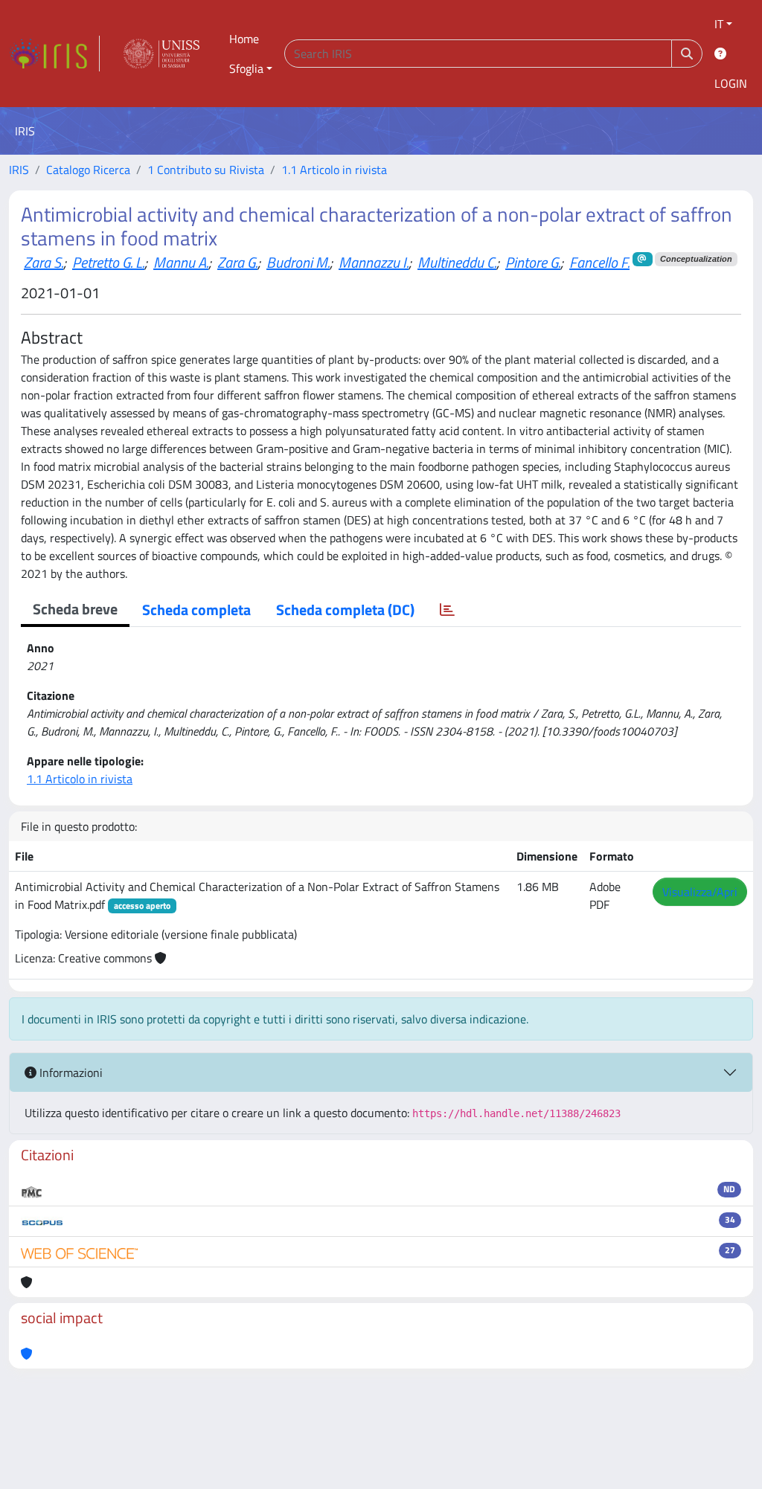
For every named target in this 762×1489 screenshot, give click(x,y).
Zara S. (43, 262)
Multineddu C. (456, 262)
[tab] (447, 609)
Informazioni (69, 1072)
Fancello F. (599, 262)
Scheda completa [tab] (196, 609)
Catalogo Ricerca (88, 170)
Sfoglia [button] (246, 68)
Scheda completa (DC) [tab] (345, 609)
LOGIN (730, 83)
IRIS (19, 170)
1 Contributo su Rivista (205, 170)
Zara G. (237, 262)
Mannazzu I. (374, 262)
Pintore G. (532, 262)
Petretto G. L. (108, 262)
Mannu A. (180, 262)
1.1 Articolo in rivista (334, 170)
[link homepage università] (161, 53)
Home (244, 39)
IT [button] (718, 24)
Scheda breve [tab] (75, 608)
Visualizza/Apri (699, 892)
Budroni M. (298, 262)
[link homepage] (54, 53)
